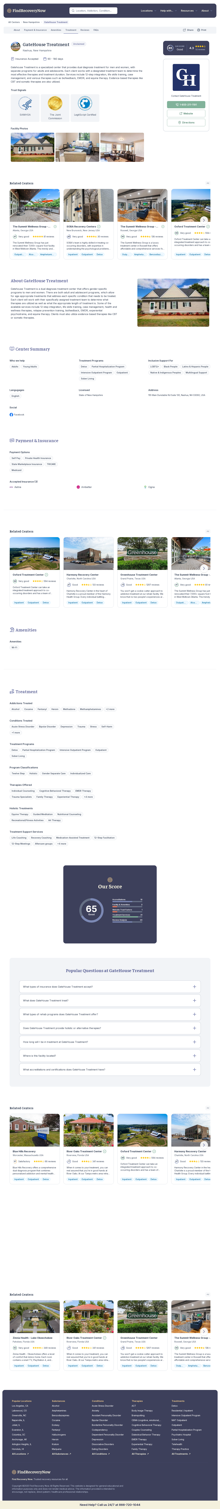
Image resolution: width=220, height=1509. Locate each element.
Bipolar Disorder (47, 726)
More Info (196, 193)
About (17, 30)
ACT (134, 1406)
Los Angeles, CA (20, 1406)
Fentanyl (42, 709)
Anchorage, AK (19, 1439)
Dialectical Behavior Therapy (146, 1434)
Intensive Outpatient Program (96, 372)
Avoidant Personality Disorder (106, 1415)
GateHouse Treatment (55, 22)
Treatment (70, 30)
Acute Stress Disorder (102, 1406)
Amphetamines (59, 1410)
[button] (110, 986)
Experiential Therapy (142, 1444)
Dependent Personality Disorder (108, 1434)
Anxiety (95, 1410)
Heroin (54, 709)
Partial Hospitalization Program (108, 366)
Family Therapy (139, 1449)
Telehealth (177, 1444)
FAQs (96, 30)
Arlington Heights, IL (21, 1444)
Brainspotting (138, 1415)
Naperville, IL (18, 1420)
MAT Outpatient (179, 1420)
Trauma (81, 726)
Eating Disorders (100, 1449)
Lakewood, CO (19, 1410)
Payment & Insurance (35, 30)
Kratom (55, 1444)
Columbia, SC (18, 1434)
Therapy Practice (180, 1449)
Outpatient (177, 1425)
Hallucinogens (59, 1434)
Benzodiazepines (60, 1415)
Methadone (69, 709)
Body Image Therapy (142, 1410)
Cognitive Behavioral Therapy (146, 1425)
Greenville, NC (19, 1415)
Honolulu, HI (18, 1449)
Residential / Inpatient (182, 1410)
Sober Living (87, 378)
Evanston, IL (18, 1430)
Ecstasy (55, 1425)
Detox (84, 366)
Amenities (56, 30)
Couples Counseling (142, 1430)
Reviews (85, 30)
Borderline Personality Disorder (107, 1425)
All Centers (14, 22)
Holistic (33, 773)
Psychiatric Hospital (181, 1434)
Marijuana (56, 1449)
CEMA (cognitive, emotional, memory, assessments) (145, 1420)
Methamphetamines (90, 709)
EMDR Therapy (139, 1439)
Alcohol (15, 709)
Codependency (100, 1430)
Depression (67, 726)
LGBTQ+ (154, 366)
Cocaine (28, 709)
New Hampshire (31, 22)
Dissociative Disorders (103, 1444)
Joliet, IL (16, 1425)
